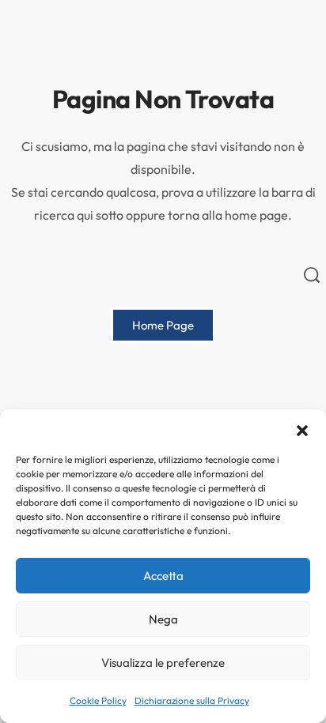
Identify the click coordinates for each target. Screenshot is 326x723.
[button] (302, 429)
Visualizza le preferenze (163, 662)
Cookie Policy (98, 700)
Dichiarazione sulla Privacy (192, 700)
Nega (163, 619)
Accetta (163, 575)
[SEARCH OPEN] (311, 275)
